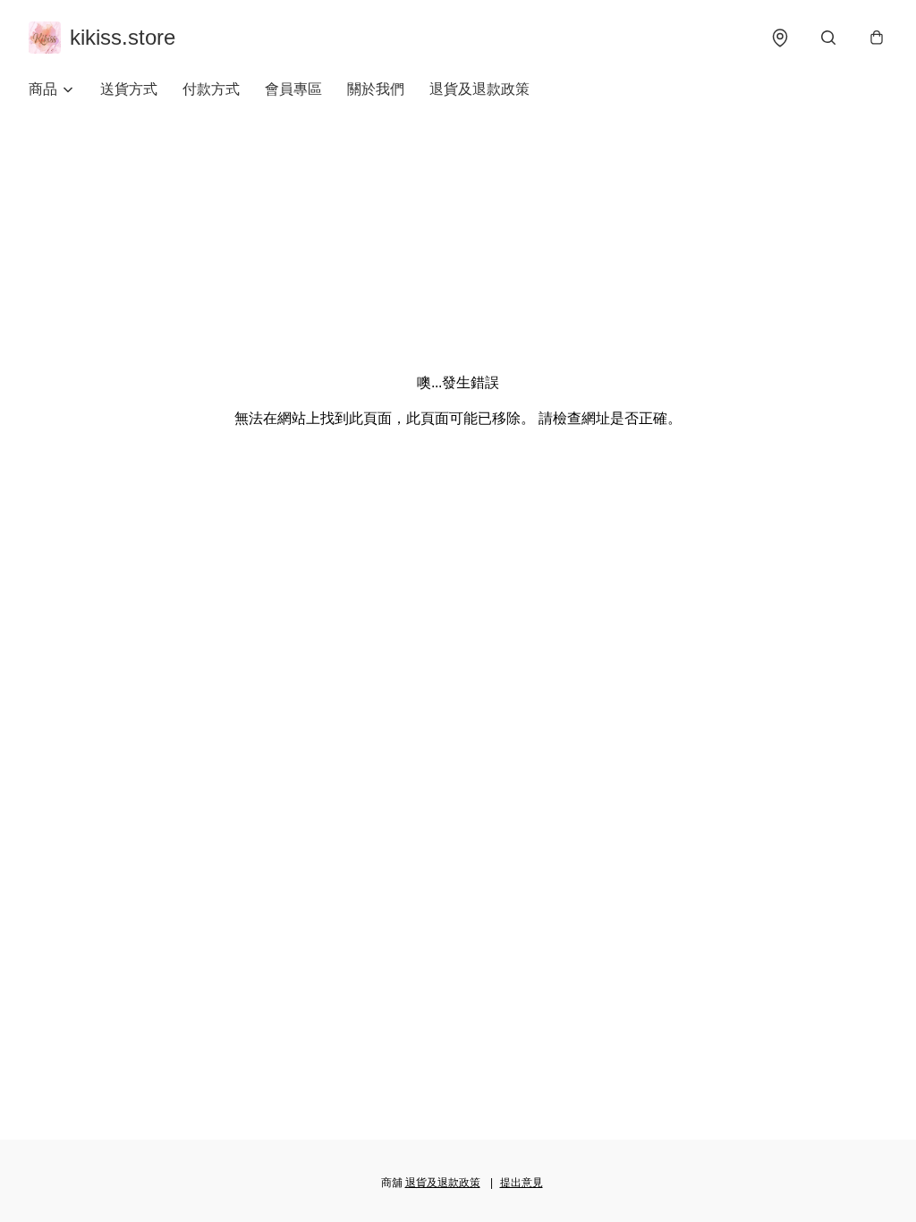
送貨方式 (128, 89)
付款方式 (211, 89)
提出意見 (521, 1182)
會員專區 (293, 89)
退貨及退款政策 (479, 89)
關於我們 (375, 89)
